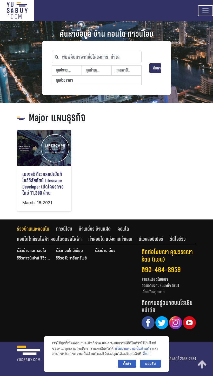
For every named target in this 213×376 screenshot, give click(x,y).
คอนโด (123, 228)
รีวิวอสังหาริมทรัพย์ (71, 258)
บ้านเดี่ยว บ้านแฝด (95, 228)
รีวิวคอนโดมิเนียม (69, 251)
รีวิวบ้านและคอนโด (33, 228)
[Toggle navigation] (205, 10)
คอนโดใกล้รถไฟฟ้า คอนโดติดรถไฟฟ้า (49, 239)
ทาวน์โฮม (64, 228)
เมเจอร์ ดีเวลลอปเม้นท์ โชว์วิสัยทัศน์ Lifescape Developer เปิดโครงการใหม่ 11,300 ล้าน (43, 184)
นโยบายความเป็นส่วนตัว (133, 348)
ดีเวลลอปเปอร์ (151, 239)
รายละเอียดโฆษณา (155, 279)
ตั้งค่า (146, 354)
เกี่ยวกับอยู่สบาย (153, 292)
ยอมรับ (150, 363)
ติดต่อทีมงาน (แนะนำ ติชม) (160, 286)
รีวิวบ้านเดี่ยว (105, 251)
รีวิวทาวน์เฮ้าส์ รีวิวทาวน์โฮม (34, 258)
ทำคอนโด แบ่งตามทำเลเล (110, 239)
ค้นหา (157, 68)
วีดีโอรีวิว (178, 239)
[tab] (36, 229)
